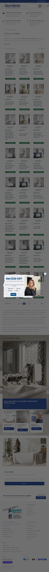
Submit (13, 294)
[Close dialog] (45, 274)
